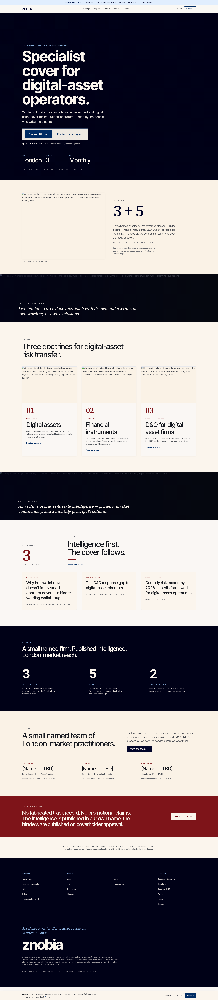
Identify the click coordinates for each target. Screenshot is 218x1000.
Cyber (24, 894)
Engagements (118, 884)
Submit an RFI (183, 816)
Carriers (106, 9)
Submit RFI (190, 9)
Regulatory (71, 889)
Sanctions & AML (164, 889)
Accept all (190, 995)
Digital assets (27, 879)
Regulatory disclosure (166, 879)
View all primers (75, 564)
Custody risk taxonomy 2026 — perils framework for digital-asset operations (168, 587)
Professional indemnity (31, 899)
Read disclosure (147, 2)
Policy (47, 997)
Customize (167, 995)
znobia (27, 8)
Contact (125, 9)
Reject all (179, 995)
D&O (24, 889)
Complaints (162, 884)
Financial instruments (30, 884)
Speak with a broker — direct (35, 143)
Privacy (161, 894)
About (116, 9)
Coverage (86, 9)
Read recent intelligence (70, 134)
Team (69, 884)
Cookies (161, 904)
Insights (96, 9)
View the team (139, 749)
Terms (160, 899)
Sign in (179, 9)
